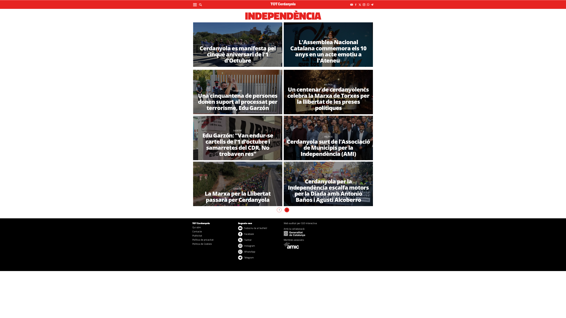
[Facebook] (356, 5)
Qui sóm (196, 227)
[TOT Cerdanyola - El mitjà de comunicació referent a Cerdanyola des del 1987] (283, 4)
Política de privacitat (203, 239)
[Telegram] (372, 5)
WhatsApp (249, 251)
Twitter (248, 240)
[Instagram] (364, 5)
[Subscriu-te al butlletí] (352, 5)
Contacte (197, 231)
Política (238, 43)
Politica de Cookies (202, 244)
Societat (237, 90)
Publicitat (197, 235)
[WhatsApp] (368, 5)
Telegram (249, 257)
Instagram (249, 245)
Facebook (249, 234)
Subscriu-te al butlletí (255, 228)
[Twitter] (360, 5)
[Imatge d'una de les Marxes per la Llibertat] (237, 184)
